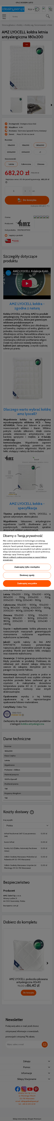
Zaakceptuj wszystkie (27, 583)
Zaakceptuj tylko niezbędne (27, 567)
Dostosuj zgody (27, 575)
